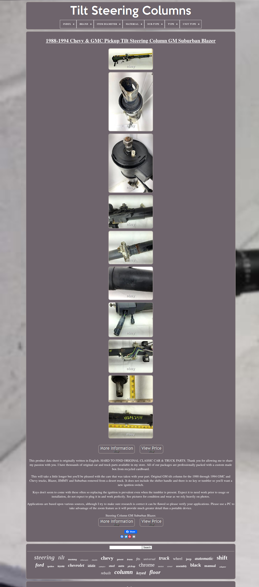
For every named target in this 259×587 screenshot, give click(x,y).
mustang (72, 559)
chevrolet (76, 565)
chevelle (94, 560)
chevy (107, 558)
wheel (177, 558)
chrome (147, 565)
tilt (61, 557)
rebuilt (106, 573)
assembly (181, 566)
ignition (50, 566)
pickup (131, 566)
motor (161, 566)
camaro (102, 566)
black (195, 565)
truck (164, 558)
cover (169, 566)
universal (149, 559)
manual (210, 566)
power (120, 559)
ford (39, 565)
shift (222, 557)
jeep (188, 559)
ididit (91, 566)
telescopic (84, 560)
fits (138, 559)
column (123, 572)
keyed (141, 573)
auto (121, 566)
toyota (61, 566)
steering (44, 557)
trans (130, 559)
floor (155, 572)
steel (112, 566)
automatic (204, 558)
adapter (222, 567)
